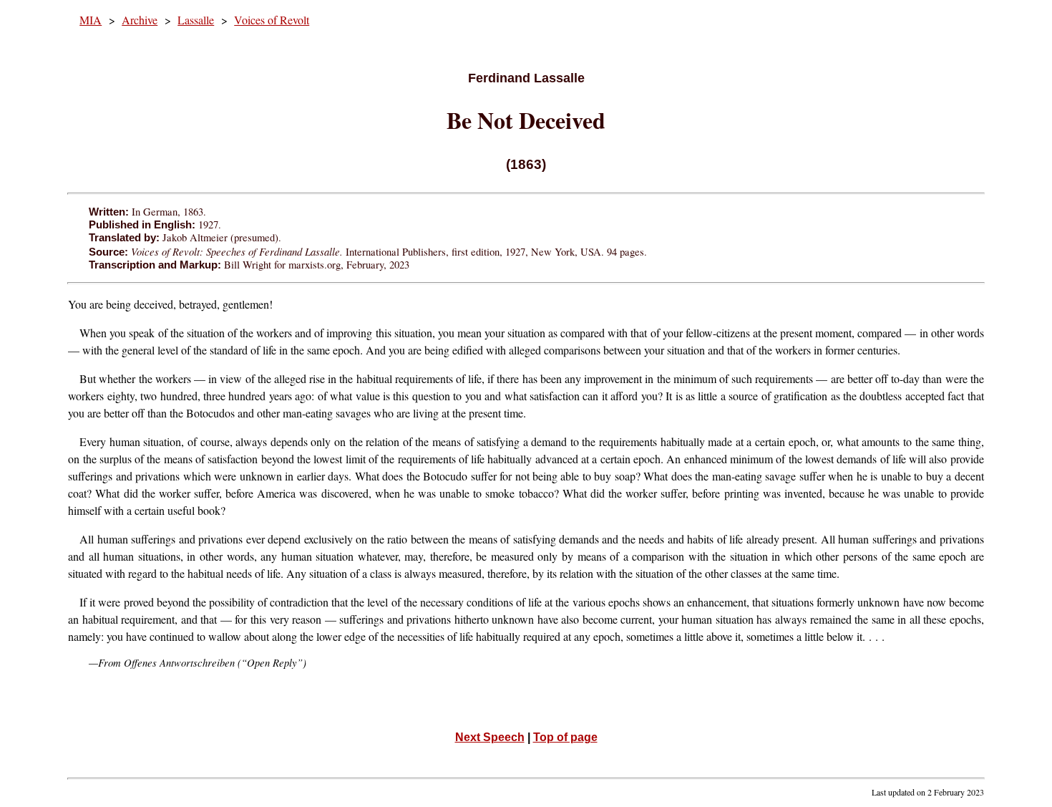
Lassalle (195, 19)
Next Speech (490, 737)
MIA (90, 19)
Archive (139, 19)
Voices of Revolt (271, 19)
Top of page (565, 737)
